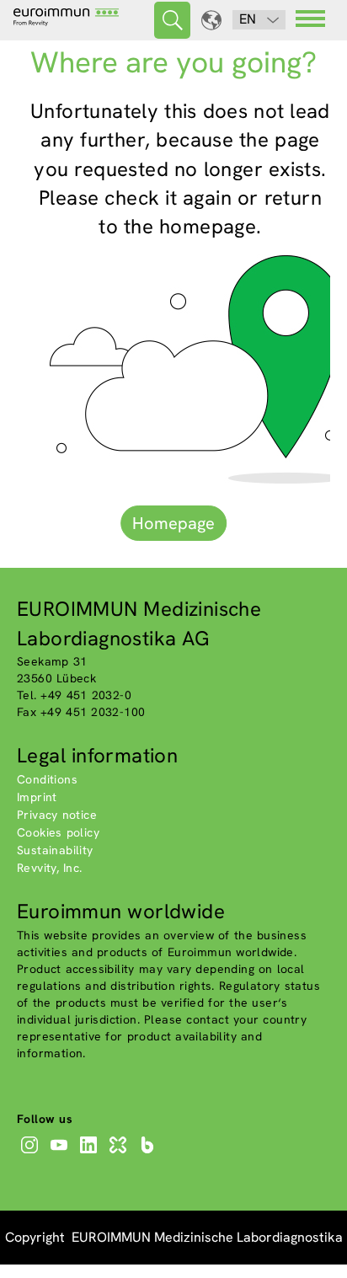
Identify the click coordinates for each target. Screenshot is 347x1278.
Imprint (37, 797)
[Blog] (149, 1153)
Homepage (173, 523)
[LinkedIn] (90, 1153)
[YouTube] (61, 1153)
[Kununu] (120, 1153)
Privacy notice (57, 814)
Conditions (47, 779)
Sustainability (55, 850)
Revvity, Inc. (50, 867)
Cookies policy (58, 832)
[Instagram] (31, 1153)
